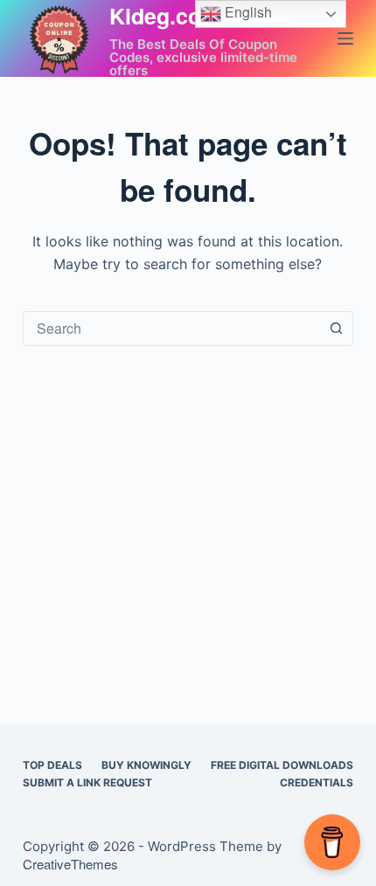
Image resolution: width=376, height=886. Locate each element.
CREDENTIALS (316, 782)
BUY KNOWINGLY (146, 765)
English (246, 12)
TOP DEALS (52, 765)
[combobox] (171, 328)
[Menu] (345, 38)
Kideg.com (164, 15)
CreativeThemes (70, 864)
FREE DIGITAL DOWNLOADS (282, 765)
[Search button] (335, 328)
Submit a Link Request (87, 782)
